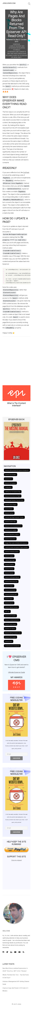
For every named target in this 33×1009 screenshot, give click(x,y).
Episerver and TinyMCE (10, 615)
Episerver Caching (9, 513)
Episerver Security (9, 603)
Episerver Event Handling (10, 530)
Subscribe (16, 758)
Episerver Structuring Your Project (12, 496)
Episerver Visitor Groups (10, 624)
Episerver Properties (9, 564)
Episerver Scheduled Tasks (11, 594)
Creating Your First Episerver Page (12, 491)
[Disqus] (16, 360)
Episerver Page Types (9, 560)
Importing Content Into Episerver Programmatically (16, 547)
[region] (16, 276)
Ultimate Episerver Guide (16, 672)
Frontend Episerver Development (12, 645)
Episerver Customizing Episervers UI (13, 526)
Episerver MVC (8, 479)
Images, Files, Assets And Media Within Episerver (16, 543)
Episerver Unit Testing (10, 628)
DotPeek (26, 172)
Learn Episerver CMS (16, 46)
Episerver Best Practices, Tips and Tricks (14, 500)
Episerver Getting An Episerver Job (12, 633)
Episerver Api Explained (10, 483)
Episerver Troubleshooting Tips (12, 620)
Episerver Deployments (10, 538)
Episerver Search (8, 598)
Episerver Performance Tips (11, 581)
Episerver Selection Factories (11, 607)
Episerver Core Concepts (17, 52)
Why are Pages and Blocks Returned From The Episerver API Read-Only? (16, 55)
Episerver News (8, 641)
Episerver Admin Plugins (10, 504)
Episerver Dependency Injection (12, 534)
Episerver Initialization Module (11, 551)
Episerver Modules (9, 573)
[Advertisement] (16, 874)
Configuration (8, 487)
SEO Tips (7, 611)
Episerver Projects (9, 585)
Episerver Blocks (8, 508)
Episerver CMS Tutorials (10, 637)
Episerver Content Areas (10, 521)
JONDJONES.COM (9, 3)
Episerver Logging (9, 556)
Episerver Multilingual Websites (12, 577)
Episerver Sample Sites (10, 590)
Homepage (16, 44)
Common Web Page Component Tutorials (14, 517)
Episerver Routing (9, 568)
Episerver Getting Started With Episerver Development (17, 470)
